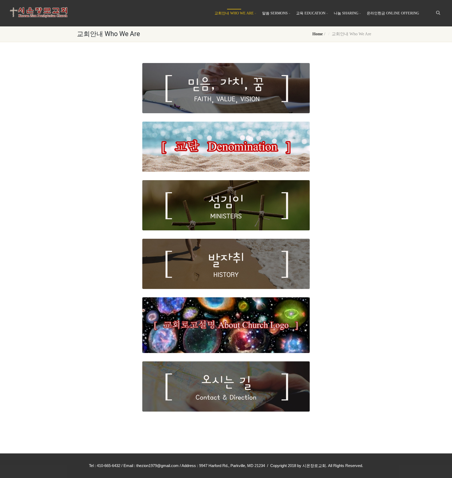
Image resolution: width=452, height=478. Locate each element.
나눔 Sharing (346, 13)
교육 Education (310, 13)
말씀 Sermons (275, 13)
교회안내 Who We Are (234, 13)
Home (317, 34)
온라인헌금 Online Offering (393, 13)
